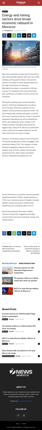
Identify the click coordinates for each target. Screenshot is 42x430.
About (17, 424)
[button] (3, 3)
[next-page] (7, 299)
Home (4, 8)
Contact (24, 424)
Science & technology (8, 356)
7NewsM (11, 319)
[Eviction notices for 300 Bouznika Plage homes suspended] (7, 270)
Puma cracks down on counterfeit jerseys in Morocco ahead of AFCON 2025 (32, 249)
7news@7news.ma (25, 401)
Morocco (10, 8)
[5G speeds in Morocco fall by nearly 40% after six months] (7, 280)
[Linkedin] (19, 35)
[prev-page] (3, 299)
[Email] (24, 35)
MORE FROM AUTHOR (27, 263)
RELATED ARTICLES (9, 263)
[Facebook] (4, 35)
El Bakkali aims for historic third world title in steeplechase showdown (11, 248)
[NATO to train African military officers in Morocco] (7, 291)
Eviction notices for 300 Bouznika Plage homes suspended (24, 270)
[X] (9, 35)
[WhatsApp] (14, 35)
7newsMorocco (8, 30)
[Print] (29, 35)
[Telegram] (34, 35)
